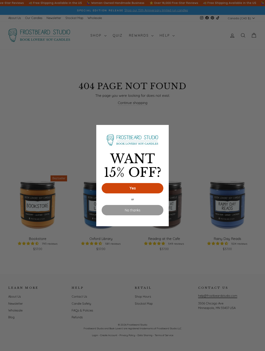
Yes (132, 188)
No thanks (132, 210)
